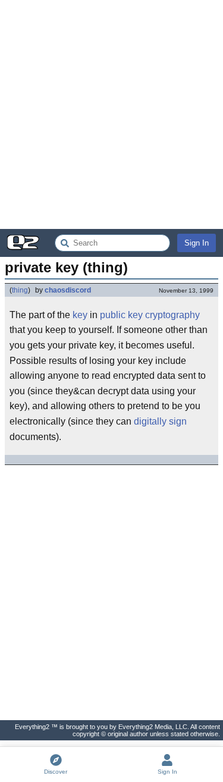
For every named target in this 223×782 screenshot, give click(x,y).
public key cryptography (150, 315)
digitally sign (160, 421)
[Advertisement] (111, 114)
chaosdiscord (68, 290)
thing (20, 290)
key (80, 315)
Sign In (196, 242)
